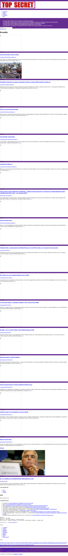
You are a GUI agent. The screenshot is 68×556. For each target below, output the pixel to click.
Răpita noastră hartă (5, 439)
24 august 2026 (3, 481)
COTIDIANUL (36, 542)
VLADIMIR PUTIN (27, 545)
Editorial (4, 14)
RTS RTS (7, 250)
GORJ (61, 542)
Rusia (62, 543)
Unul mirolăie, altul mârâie (7, 137)
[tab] (35, 490)
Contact (4, 552)
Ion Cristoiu (8, 195)
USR (23, 545)
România (60, 543)
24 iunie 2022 (3, 195)
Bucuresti (8, 542)
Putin (46, 543)
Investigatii (5, 15)
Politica (4, 12)
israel (1, 543)
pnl (32, 543)
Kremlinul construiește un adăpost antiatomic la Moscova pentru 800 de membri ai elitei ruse (25, 82)
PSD (44, 543)
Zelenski (32, 545)
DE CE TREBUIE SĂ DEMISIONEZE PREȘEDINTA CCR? (17, 479)
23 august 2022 (3, 167)
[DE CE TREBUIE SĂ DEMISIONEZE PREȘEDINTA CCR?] (22, 475)
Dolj (42, 542)
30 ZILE (4, 492)
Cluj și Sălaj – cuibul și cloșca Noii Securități (39, 508)
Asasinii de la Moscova (6, 164)
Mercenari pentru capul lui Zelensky (10, 357)
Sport (4, 16)
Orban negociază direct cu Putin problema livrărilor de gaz (16, 385)
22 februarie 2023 (3, 139)
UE (15, 545)
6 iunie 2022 (2, 223)
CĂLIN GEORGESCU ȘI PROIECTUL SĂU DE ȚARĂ (20, 503)
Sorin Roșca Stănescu (10, 57)
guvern (63, 542)
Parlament (30, 543)
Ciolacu (11, 542)
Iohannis (65, 542)
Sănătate (4, 534)
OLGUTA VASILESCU (24, 543)
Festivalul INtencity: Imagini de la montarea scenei (42, 515)
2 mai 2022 (2, 250)
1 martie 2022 (3, 332)
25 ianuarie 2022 (3, 414)
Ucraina (13, 545)
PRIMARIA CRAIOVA (39, 543)
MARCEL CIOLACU (10, 543)
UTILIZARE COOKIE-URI (9, 549)
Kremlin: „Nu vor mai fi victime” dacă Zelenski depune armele (17, 330)
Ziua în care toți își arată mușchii (9, 109)
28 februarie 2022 (3, 360)
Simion (65, 543)
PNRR (34, 543)
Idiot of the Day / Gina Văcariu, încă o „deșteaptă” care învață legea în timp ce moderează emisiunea (27, 505)
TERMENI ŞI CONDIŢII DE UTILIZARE (12, 550)
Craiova (40, 542)
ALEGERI (1, 542)
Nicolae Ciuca (18, 543)
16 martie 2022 (3, 278)
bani (6, 542)
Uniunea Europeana (19, 545)
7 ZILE (4, 491)
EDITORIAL (45, 542)
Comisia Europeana (22, 542)
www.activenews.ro (13, 522)
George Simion (57, 542)
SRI (3, 545)
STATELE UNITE (7, 545)
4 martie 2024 (3, 57)
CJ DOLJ (16, 542)
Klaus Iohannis (4, 543)
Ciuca (14, 542)
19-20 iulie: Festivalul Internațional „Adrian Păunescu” (45, 509)
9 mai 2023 (2, 112)
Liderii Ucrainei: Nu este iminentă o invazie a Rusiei (14, 412)
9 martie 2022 (3, 305)
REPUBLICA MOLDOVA (54, 543)
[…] (19, 60)
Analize (4, 529)
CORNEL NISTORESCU (29, 542)
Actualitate (5, 11)
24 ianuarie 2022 (3, 442)
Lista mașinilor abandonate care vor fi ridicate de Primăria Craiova (45, 511)
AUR (4, 542)
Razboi (48, 543)
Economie (5, 530)
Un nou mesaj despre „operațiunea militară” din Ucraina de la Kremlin (19, 302)
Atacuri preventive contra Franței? (9, 55)
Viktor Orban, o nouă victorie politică (28, 510)
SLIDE (1, 545)
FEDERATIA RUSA (51, 542)
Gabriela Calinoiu (9, 84)
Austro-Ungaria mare (6, 220)
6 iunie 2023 (2, 84)
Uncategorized (6, 537)
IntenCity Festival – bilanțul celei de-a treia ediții (35, 507)
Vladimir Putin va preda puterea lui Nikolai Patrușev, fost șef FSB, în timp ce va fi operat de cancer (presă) (29, 248)
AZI (3, 490)
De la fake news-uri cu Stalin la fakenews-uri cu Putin (14, 275)
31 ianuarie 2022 (3, 387)
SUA (11, 545)
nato (15, 543)
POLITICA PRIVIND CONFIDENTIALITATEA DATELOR (16, 548)
